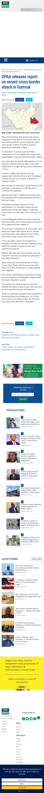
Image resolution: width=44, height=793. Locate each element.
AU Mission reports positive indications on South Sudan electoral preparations (28, 625)
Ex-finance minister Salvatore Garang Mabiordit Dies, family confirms (31, 506)
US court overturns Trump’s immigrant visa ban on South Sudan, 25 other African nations (31, 439)
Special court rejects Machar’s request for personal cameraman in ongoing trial (29, 457)
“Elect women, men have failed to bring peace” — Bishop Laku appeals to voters (28, 610)
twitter (29, 100)
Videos (18, 752)
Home (10, 69)
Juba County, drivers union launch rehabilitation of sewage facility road (27, 595)
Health (18, 754)
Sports (18, 741)
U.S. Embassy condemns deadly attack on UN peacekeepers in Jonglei (26, 582)
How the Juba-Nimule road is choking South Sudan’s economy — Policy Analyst (31, 490)
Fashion (18, 749)
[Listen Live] (27, 61)
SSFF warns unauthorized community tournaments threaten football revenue (27, 568)
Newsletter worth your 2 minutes (23, 388)
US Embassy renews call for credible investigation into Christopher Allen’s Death (30, 539)
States (20, 69)
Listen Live (30, 375)
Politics (18, 739)
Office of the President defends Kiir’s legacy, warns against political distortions (30, 422)
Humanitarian (20, 762)
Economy (19, 757)
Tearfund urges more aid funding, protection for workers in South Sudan (29, 473)
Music (18, 747)
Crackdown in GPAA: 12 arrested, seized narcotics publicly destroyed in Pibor (30, 523)
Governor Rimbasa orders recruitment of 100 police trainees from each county (27, 639)
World (18, 732)
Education (19, 760)
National (19, 727)
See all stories (36, 559)
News (15, 69)
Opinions (19, 744)
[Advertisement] (22, 35)
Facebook (19, 100)
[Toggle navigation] (6, 60)
